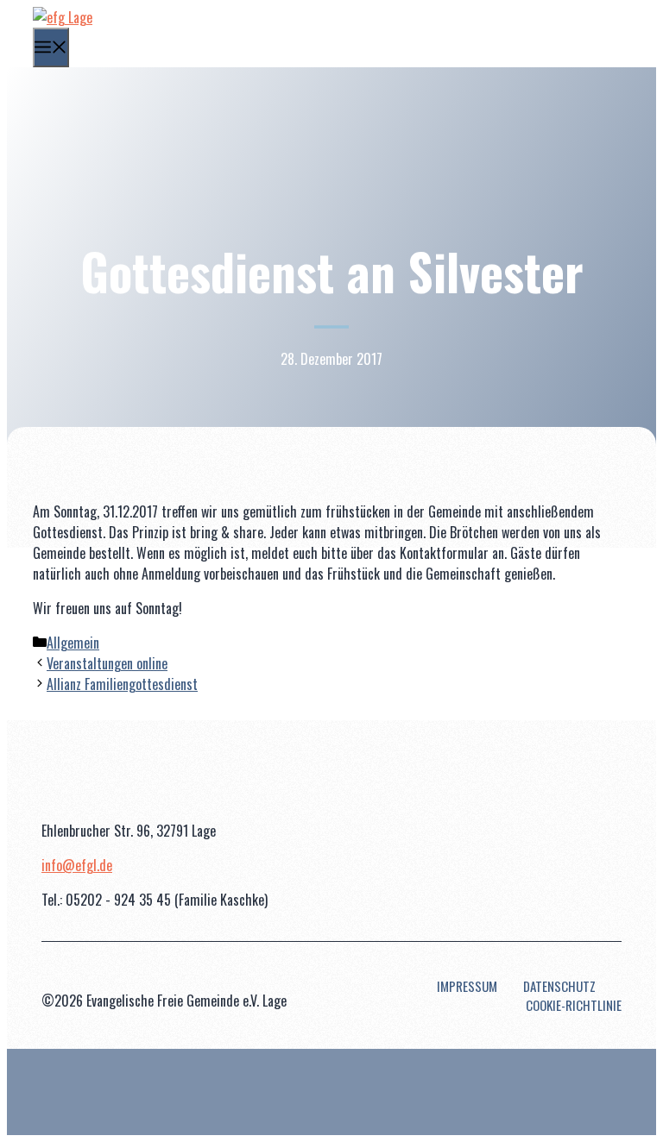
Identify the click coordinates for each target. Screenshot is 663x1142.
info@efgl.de (76, 865)
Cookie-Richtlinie (574, 1004)
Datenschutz (559, 985)
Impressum (467, 985)
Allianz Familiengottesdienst (122, 684)
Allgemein (73, 642)
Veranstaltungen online (107, 663)
